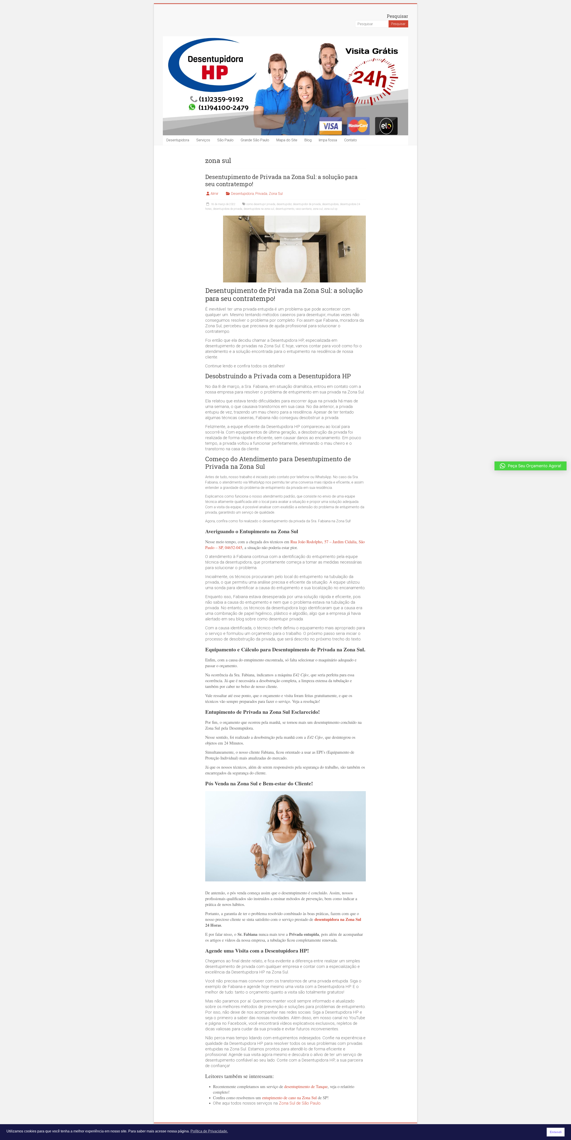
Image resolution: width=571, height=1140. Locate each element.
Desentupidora (177, 140)
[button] (530, 465)
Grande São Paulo (255, 140)
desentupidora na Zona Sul (337, 919)
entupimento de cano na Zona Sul (289, 1097)
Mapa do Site (286, 140)
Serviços (203, 140)
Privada (261, 193)
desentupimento (284, 208)
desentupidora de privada (227, 208)
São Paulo (225, 140)
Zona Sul (276, 193)
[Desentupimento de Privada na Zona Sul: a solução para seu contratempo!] (294, 218)
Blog (308, 140)
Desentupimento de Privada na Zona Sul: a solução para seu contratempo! (281, 180)
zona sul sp (330, 208)
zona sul (318, 208)
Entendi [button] (556, 1132)
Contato (350, 140)
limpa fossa (328, 140)
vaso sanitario (304, 208)
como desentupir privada (260, 204)
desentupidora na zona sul (259, 208)
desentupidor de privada (307, 204)
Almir (214, 193)
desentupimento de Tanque (306, 1086)
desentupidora (330, 204)
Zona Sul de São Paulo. (300, 1103)
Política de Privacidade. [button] (209, 1131)
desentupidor (284, 204)
